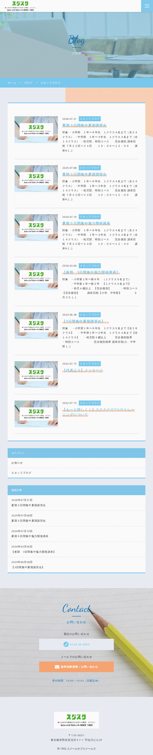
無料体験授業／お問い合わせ (79, 666)
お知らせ (17, 462)
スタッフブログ (21, 472)
